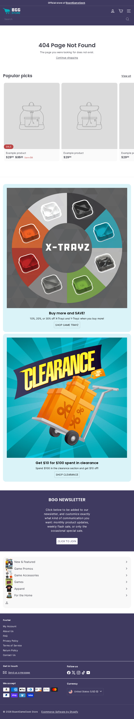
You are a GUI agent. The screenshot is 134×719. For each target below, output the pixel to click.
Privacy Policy (10, 640)
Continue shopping (67, 57)
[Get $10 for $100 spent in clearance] (67, 398)
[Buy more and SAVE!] (67, 248)
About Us (8, 631)
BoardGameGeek (75, 2)
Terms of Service (12, 645)
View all (126, 75)
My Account (9, 626)
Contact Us (9, 655)
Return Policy (10, 650)
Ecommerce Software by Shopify (59, 711)
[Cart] (121, 11)
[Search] (127, 19)
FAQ (5, 635)
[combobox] (67, 19)
